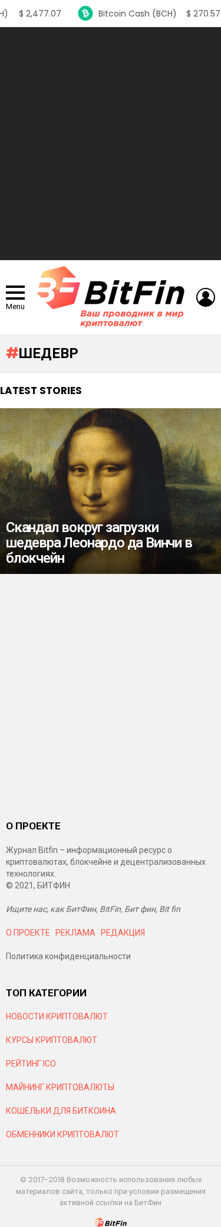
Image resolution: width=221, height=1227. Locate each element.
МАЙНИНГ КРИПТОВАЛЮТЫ (60, 1087)
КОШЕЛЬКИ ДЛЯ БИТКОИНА (61, 1111)
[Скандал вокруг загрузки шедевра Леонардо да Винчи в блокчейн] (110, 491)
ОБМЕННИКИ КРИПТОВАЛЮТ (62, 1134)
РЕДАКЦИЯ (123, 932)
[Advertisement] (110, 143)
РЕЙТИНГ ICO (32, 1063)
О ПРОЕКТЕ (28, 932)
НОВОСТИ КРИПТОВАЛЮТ (57, 1016)
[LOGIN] (205, 297)
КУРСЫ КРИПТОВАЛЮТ (51, 1040)
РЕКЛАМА (75, 932)
